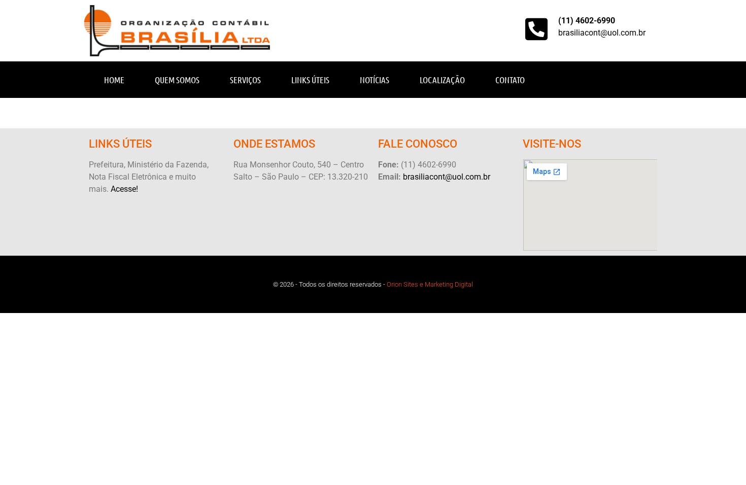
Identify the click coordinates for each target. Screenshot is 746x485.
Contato (510, 80)
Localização (442, 80)
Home (114, 80)
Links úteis (310, 80)
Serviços (245, 80)
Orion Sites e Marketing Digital (430, 284)
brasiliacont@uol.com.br (602, 33)
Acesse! (124, 189)
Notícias (374, 80)
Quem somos (177, 80)
